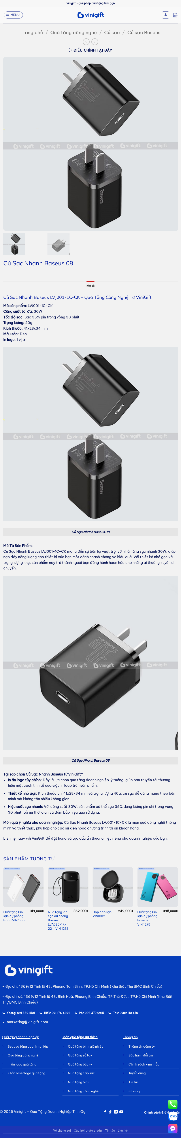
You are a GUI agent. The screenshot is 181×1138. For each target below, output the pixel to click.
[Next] (177, 903)
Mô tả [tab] (90, 285)
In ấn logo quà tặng (22, 1064)
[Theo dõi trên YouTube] (121, 1112)
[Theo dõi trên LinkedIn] (116, 1112)
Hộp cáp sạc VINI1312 (102, 914)
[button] (13, 15)
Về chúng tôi (62, 1130)
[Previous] (3, 903)
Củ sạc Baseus (143, 32)
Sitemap (134, 1091)
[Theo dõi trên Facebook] (105, 1112)
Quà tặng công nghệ (73, 32)
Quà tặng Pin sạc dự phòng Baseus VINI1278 (147, 918)
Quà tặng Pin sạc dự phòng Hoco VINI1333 (14, 916)
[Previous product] (94, 41)
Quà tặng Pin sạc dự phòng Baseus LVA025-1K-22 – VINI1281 (58, 920)
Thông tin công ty (141, 1047)
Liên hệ (123, 1130)
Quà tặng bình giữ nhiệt (85, 1047)
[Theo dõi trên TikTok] (110, 1112)
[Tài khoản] (165, 15)
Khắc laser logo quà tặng (26, 1073)
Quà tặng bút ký (80, 1064)
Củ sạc (112, 32)
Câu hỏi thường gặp (88, 1130)
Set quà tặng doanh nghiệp (28, 1047)
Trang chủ (32, 32)
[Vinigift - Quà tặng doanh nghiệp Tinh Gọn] (91, 15)
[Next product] (86, 41)
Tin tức (110, 1130)
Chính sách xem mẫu (143, 1064)
